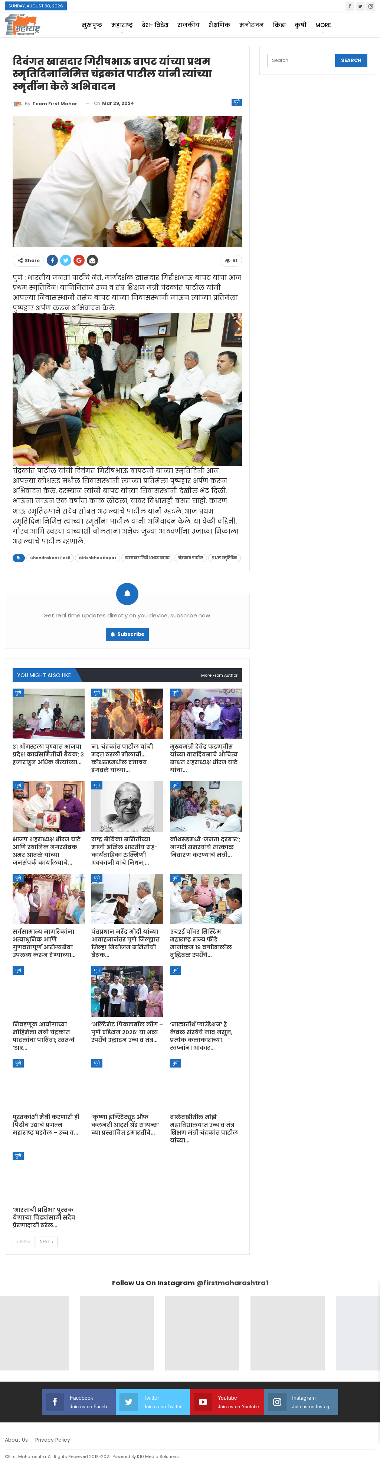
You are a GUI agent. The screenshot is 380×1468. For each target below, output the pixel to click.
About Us (16, 1440)
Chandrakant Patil (50, 558)
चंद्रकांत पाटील (190, 558)
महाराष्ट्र (122, 25)
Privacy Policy (52, 1440)
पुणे (237, 102)
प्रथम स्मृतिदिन (224, 558)
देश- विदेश (155, 25)
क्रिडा (279, 25)
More (323, 25)
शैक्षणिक (219, 25)
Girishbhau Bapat (98, 558)
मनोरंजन (251, 25)
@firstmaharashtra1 (232, 1282)
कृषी (301, 25)
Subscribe (130, 634)
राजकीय (188, 25)
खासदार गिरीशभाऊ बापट (147, 558)
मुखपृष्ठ (92, 25)
